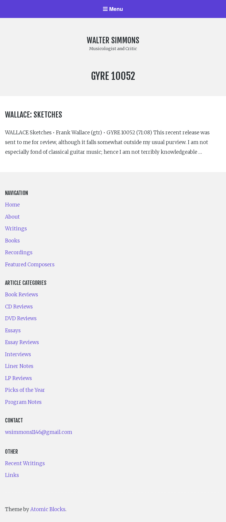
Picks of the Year (25, 390)
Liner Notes (19, 366)
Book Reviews (21, 294)
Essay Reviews (22, 342)
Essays (13, 330)
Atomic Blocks (47, 509)
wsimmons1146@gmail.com (38, 432)
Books (12, 240)
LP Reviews (18, 378)
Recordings (18, 252)
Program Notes (23, 402)
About (12, 217)
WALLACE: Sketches (33, 114)
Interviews (18, 354)
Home (12, 204)
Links (12, 475)
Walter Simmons (113, 40)
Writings (16, 228)
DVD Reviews (20, 318)
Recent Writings (25, 463)
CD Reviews (19, 306)
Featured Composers (29, 264)
